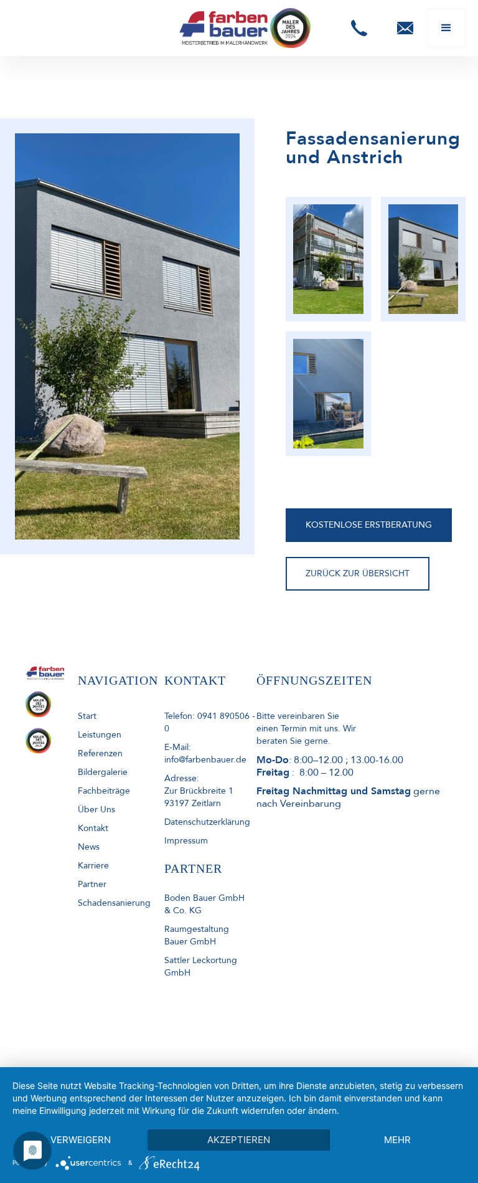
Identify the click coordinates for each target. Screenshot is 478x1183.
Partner (92, 884)
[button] (359, 28)
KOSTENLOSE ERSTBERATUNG (369, 525)
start (87, 716)
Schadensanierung (114, 903)
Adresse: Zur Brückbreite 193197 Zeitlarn (198, 790)
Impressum (186, 841)
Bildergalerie (103, 772)
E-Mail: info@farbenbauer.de (205, 753)
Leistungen (99, 735)
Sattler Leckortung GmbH (200, 966)
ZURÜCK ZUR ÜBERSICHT (358, 573)
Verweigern (80, 1140)
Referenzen (100, 753)
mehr (397, 1140)
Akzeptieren (238, 1140)
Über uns (96, 809)
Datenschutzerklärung (207, 822)
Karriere (93, 866)
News (89, 847)
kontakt (93, 828)
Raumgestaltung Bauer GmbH (196, 935)
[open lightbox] (328, 259)
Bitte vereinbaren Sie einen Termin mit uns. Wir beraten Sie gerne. (306, 728)
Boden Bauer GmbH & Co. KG (204, 904)
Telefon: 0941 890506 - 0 (209, 722)
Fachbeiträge (104, 791)
